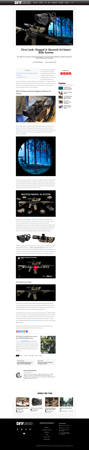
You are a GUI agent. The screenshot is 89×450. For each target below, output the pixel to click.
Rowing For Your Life (65, 427)
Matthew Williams (21, 411)
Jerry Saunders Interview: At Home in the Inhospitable (24, 363)
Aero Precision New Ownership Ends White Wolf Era (65, 433)
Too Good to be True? (22, 77)
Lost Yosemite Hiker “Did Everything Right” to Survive (68, 97)
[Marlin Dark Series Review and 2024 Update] (61, 106)
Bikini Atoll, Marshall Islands (65, 430)
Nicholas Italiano (64, 411)
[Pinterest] (67, 73)
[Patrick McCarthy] (19, 375)
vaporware (40, 327)
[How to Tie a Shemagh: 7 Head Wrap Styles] (61, 101)
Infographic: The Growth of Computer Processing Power (68, 88)
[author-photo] (16, 411)
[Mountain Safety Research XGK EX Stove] (22, 402)
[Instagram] (21, 429)
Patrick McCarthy (39, 62)
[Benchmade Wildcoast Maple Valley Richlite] (51, 402)
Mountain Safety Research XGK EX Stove (22, 409)
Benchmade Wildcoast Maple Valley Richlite (50, 409)
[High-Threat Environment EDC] (66, 402)
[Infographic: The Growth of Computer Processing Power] (61, 88)
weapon (40, 355)
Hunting (25, 355)
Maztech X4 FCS (19, 128)
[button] (72, 2)
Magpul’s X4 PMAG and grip (33, 219)
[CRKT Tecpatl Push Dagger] (61, 92)
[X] (64, 73)
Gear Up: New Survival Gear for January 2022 (45, 363)
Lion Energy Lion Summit (37, 408)
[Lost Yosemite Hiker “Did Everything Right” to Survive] (61, 97)
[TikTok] (26, 429)
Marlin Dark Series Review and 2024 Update (67, 107)
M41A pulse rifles (37, 309)
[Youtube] (24, 434)
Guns (21, 355)
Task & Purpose (32, 320)
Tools (36, 355)
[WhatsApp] (70, 73)
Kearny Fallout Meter (65, 425)
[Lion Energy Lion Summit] (37, 402)
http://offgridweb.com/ (28, 372)
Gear (45, 46)
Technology (31, 355)
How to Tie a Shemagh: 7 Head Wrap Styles (67, 102)
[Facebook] (61, 73)
